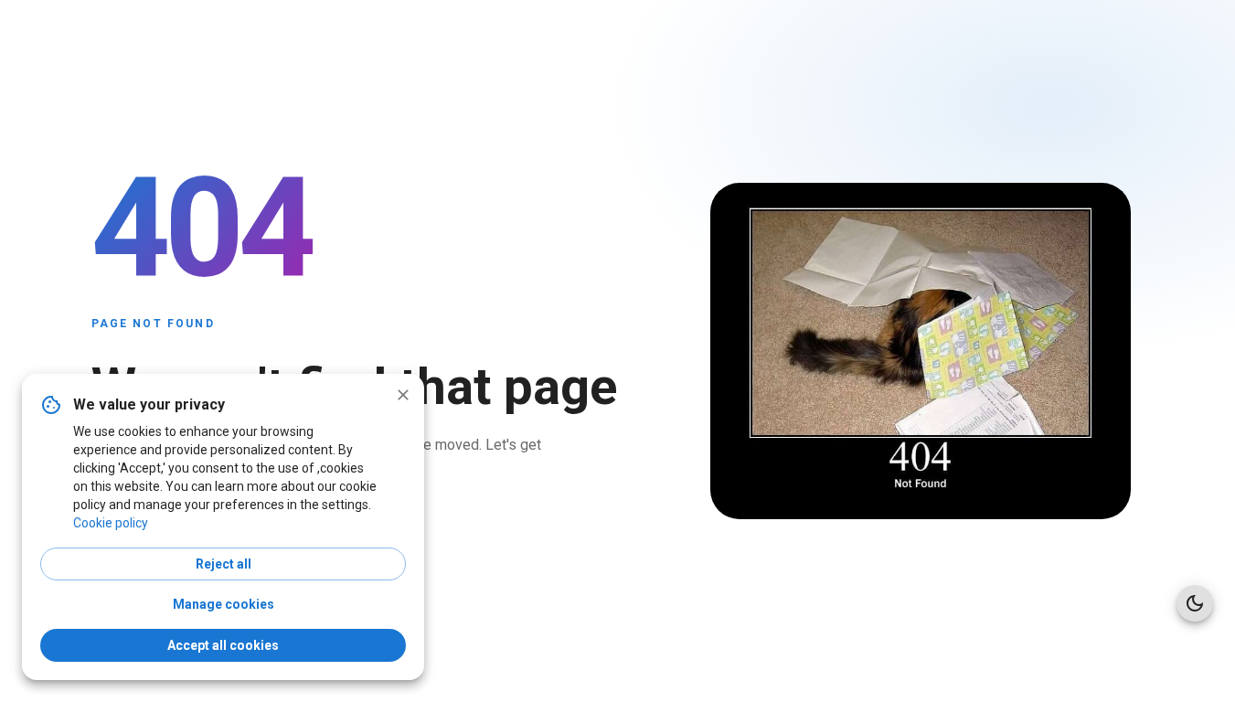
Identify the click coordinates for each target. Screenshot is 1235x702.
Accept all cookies (223, 645)
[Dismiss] (403, 395)
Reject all (223, 564)
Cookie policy (110, 523)
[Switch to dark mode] (1194, 603)
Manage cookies (223, 604)
